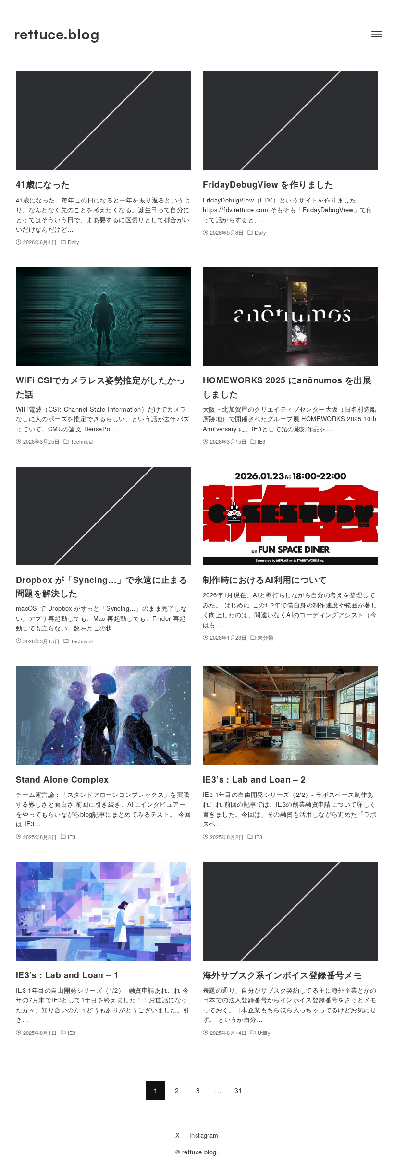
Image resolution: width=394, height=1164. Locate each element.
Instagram (204, 1135)
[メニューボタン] (376, 34)
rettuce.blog (56, 34)
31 (238, 1090)
